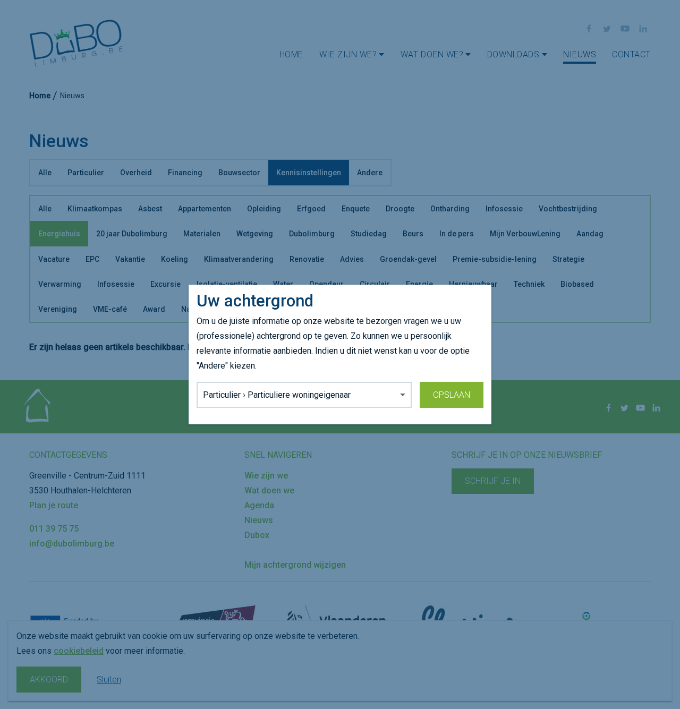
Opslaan (451, 395)
